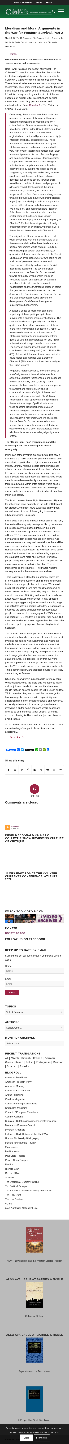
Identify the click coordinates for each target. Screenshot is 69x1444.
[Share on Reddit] (54, 769)
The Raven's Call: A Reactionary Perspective (28, 1190)
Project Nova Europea (16, 1160)
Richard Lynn (12, 1168)
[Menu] (59, 11)
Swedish (25, 1066)
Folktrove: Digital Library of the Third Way (26, 1134)
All (6, 1058)
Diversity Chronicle (15, 1129)
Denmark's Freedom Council (20, 1125)
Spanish (12, 1066)
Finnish (26, 1058)
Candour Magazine (15, 1099)
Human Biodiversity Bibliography (22, 1138)
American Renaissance (17, 1090)
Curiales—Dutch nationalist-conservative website (30, 1121)
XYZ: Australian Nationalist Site (21, 1208)
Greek (9, 1062)
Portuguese (43, 1062)
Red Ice (9, 1164)
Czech (15, 1058)
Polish (29, 1062)
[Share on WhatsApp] (21, 769)
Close (26, 1438)
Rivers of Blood (13, 1173)
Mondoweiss (11, 1147)
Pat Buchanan (12, 1151)
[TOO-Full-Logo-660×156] (28, 11)
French (37, 1058)
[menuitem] (23, 2)
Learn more (41, 1438)
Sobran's (9, 1177)
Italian (19, 1062)
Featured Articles (43, 38)
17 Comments (26, 38)
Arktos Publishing (14, 1094)
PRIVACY (50, 2)
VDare (8, 1203)
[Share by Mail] (60, 769)
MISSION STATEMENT (23, 2)
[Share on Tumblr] (41, 769)
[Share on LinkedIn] (34, 769)
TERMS (39, 2)
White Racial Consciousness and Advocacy (28, 42)
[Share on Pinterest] (28, 769)
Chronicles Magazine (16, 1108)
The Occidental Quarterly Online (22, 1181)
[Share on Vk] (47, 769)
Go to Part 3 (16, 737)
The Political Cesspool (16, 1186)
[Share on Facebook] (8, 769)
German (49, 1058)
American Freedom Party (18, 1081)
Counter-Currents (14, 1116)
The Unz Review (14, 1199)
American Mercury (15, 1086)
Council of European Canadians (21, 1112)
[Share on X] (15, 769)
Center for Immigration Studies (21, 1103)
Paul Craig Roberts (15, 1155)
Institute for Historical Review (20, 1142)
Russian (58, 1062)
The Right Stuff (13, 1195)
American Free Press (16, 1077)
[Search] (52, 11)
